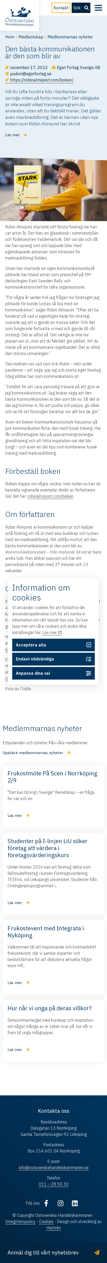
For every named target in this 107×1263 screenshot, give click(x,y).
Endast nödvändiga (35, 659)
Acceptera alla (31, 644)
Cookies (46, 1221)
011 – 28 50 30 (54, 1184)
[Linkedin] (74, 1203)
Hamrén (53, 1227)
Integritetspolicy (20, 1221)
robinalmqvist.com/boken (50, 496)
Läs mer (50, 632)
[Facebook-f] (46, 1203)
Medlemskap (30, 36)
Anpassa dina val (33, 673)
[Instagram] (60, 1203)
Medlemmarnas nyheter (70, 36)
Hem (9, 36)
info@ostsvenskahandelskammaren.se (54, 1167)
